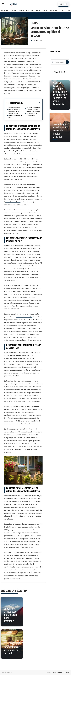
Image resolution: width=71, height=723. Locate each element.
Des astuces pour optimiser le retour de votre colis (33, 109)
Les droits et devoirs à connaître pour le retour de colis (15, 115)
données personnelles (24, 317)
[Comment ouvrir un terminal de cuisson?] (12, 644)
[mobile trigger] (3, 4)
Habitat (35, 23)
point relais (10, 84)
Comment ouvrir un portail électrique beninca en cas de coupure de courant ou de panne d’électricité (60, 92)
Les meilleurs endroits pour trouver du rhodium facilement (59, 130)
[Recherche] (61, 3)
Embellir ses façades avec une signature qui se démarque (10, 615)
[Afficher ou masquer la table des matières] (32, 103)
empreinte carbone (12, 202)
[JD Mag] (13, 4)
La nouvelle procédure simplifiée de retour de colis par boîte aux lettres (15, 110)
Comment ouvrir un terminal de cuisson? (12, 650)
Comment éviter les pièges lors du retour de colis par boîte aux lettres (33, 114)
